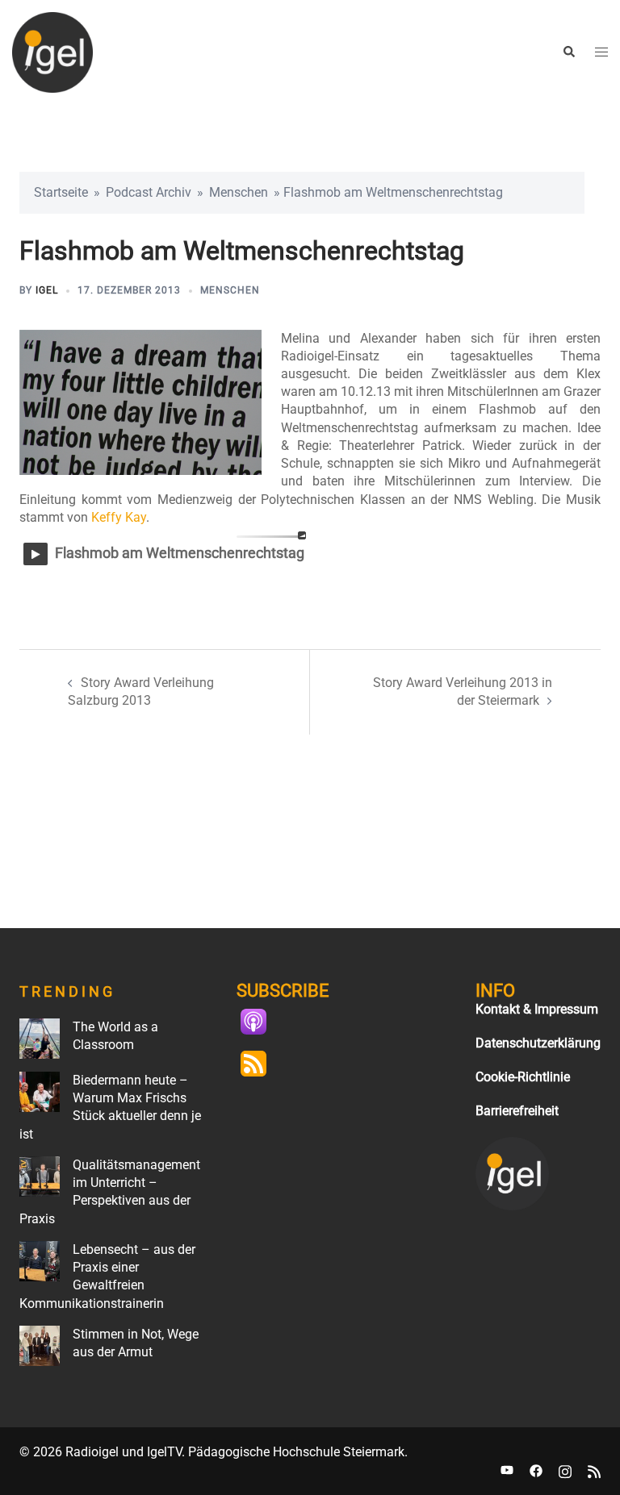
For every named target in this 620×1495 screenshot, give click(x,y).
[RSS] (262, 1063)
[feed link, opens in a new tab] (594, 1469)
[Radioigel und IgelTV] (52, 51)
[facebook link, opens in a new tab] (536, 1469)
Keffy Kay (118, 517)
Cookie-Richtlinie (522, 1077)
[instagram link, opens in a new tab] (565, 1469)
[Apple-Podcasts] (262, 1022)
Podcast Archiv (148, 192)
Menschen (238, 192)
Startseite (61, 192)
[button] (568, 52)
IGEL (47, 290)
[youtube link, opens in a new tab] (507, 1469)
